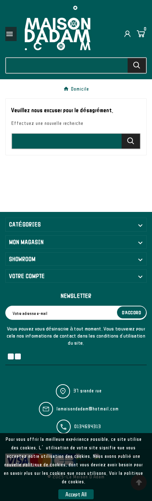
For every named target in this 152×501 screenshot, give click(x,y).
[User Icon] (127, 34)
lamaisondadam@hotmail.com (88, 408)
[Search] (136, 65)
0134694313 (87, 426)
